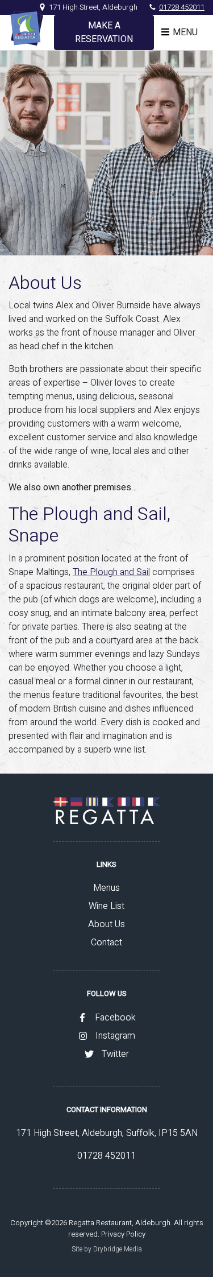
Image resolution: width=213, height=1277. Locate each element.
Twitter (115, 1054)
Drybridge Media (117, 1249)
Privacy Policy (123, 1234)
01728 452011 (181, 7)
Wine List (106, 906)
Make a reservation (104, 32)
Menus (106, 888)
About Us (106, 924)
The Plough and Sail (111, 572)
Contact (106, 942)
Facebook (115, 1017)
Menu (185, 32)
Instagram (115, 1036)
